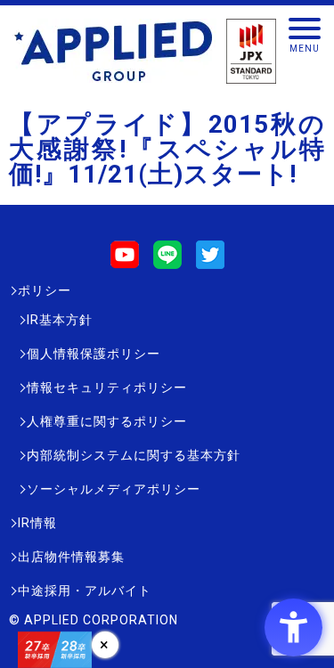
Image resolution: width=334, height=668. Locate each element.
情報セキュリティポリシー (107, 387)
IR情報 (37, 523)
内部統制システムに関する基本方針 (133, 455)
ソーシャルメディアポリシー (113, 489)
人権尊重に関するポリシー (107, 421)
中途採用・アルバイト (84, 590)
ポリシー (44, 290)
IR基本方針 (60, 320)
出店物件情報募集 (71, 557)
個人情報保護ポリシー (93, 353)
